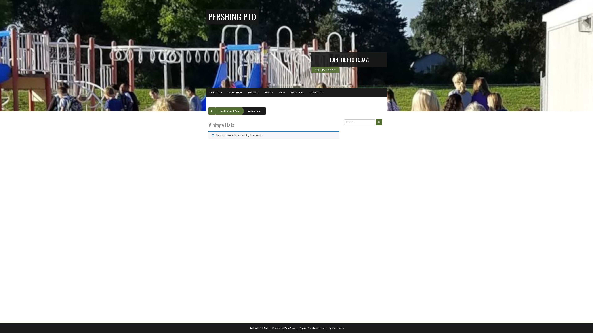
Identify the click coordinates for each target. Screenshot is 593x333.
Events (269, 92)
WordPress (289, 328)
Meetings (253, 92)
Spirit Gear (297, 92)
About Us (214, 92)
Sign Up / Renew (324, 69)
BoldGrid (264, 328)
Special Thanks (336, 328)
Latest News (235, 92)
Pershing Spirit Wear (230, 111)
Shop (282, 92)
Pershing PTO (232, 16)
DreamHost (318, 328)
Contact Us (316, 92)
